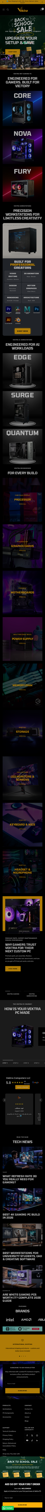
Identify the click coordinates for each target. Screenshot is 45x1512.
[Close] (41, 1460)
